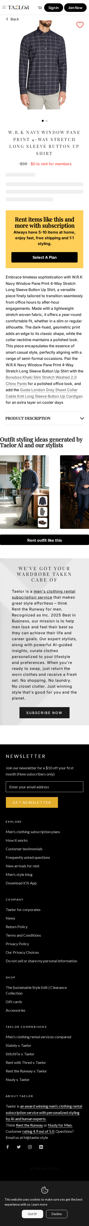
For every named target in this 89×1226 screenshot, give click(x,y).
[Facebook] (7, 1146)
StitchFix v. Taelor (20, 1054)
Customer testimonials (24, 848)
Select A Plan (45, 257)
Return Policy (17, 926)
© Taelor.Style (44, 1168)
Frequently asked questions (28, 857)
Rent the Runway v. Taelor (26, 1071)
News (10, 918)
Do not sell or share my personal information (41, 960)
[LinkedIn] (41, 1146)
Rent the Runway (29, 1125)
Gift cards (14, 1001)
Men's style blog (19, 874)
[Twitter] (19, 1146)
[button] (80, 25)
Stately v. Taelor (18, 1045)
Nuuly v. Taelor (18, 1079)
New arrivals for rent (22, 866)
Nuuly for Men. (60, 1125)
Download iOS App (21, 883)
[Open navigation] (4, 7)
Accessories (15, 1010)
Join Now (75, 7)
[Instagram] (30, 1146)
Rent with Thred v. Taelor (26, 1062)
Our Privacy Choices (22, 952)
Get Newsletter (32, 802)
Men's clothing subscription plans (33, 831)
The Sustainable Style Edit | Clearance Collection (36, 990)
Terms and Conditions (23, 935)
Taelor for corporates (23, 909)
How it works (17, 840)
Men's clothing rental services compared (38, 1036)
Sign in (53, 7)
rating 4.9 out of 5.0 (38, 1131)
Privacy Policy (17, 943)
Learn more (39, 1204)
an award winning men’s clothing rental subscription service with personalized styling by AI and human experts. (44, 1112)
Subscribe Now (44, 713)
